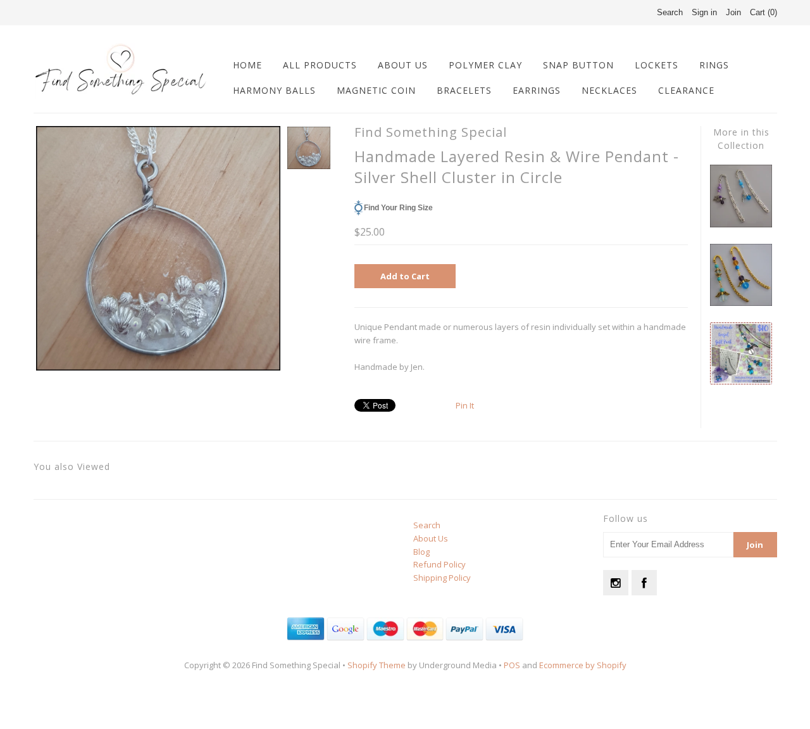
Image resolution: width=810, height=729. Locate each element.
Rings (714, 65)
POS (512, 665)
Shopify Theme (376, 665)
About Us (403, 65)
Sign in (704, 12)
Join (733, 12)
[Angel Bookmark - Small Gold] (741, 302)
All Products (320, 65)
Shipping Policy (442, 577)
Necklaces (609, 90)
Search (426, 525)
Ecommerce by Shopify (582, 665)
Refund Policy (439, 564)
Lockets (656, 65)
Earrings (537, 90)
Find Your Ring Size (398, 207)
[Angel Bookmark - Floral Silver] (741, 224)
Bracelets (464, 90)
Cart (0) (763, 12)
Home (247, 65)
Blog (421, 551)
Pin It (465, 405)
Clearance (686, 90)
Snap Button (578, 65)
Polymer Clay (485, 65)
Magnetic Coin (376, 90)
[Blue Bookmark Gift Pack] (741, 381)
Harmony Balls (274, 90)
